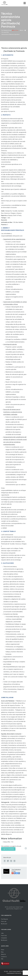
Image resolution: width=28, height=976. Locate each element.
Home (2, 949)
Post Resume (4, 919)
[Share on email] (14, 861)
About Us (3, 954)
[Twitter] (17, 873)
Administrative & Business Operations (10, 34)
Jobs (2, 933)
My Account (4, 923)
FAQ (2, 958)
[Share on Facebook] (4, 861)
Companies (4, 937)
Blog (2, 952)
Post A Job (4, 935)
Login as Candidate (8, 849)
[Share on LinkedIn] (11, 861)
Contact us (4, 956)
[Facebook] (15, 873)
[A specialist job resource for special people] (7, 3)
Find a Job (3, 921)
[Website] (12, 873)
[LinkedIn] (19, 873)
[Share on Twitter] (8, 861)
